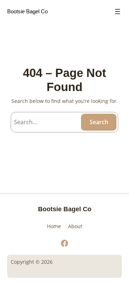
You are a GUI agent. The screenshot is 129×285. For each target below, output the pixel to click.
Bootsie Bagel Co (27, 11)
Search (99, 122)
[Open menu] (117, 11)
